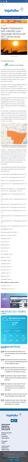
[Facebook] (12, 420)
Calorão (3, 25)
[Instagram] (4, 1)
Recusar (17, 459)
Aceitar (11, 459)
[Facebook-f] (1, 1)
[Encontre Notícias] (26, 1)
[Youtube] (6, 1)
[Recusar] (26, 456)
